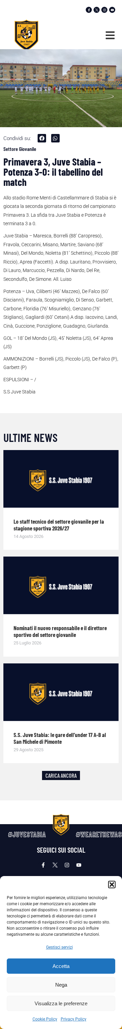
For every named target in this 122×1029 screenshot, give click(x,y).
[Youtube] (112, 10)
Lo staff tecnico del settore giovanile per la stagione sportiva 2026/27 (59, 524)
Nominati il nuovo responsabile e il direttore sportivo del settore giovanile (60, 631)
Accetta (61, 966)
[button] (111, 884)
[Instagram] (104, 10)
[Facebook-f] (89, 10)
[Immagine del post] (61, 479)
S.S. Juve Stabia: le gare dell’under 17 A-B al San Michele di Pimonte (60, 738)
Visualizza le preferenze (61, 1003)
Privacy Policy (73, 1019)
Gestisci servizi (59, 947)
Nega (61, 985)
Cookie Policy (45, 1019)
